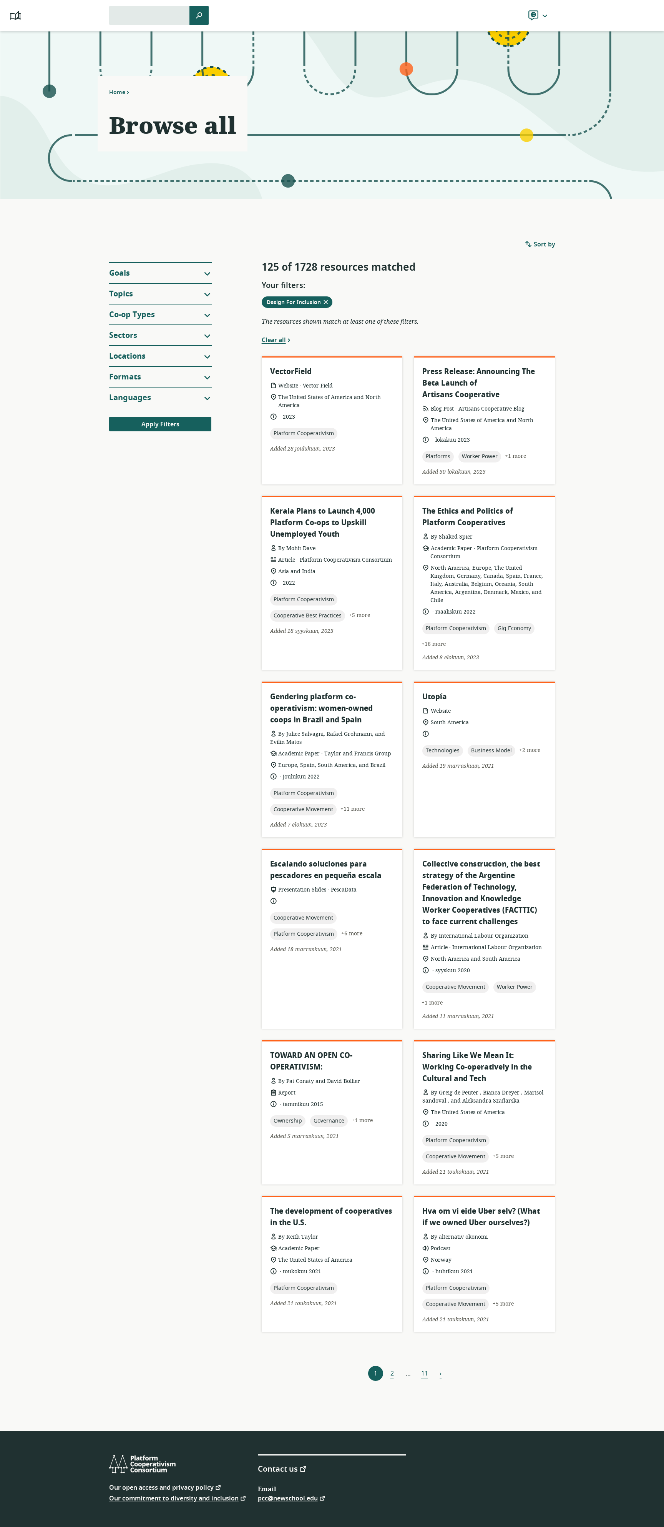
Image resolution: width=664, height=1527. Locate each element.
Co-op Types (132, 314)
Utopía (434, 696)
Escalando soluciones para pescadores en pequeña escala (326, 869)
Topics (121, 293)
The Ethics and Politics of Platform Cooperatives (467, 517)
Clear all (274, 339)
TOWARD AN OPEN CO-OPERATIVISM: (311, 1061)
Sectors (123, 335)
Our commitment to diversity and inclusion (174, 1498)
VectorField (291, 371)
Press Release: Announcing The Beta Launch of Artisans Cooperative (478, 383)
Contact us (278, 1468)
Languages (130, 397)
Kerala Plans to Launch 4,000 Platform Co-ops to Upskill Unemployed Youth (322, 523)
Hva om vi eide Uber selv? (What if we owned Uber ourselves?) (481, 1217)
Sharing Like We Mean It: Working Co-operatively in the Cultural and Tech (477, 1067)
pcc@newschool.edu (288, 1498)
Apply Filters (160, 424)
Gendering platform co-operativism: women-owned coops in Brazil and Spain (321, 708)
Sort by (543, 244)
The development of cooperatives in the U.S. (331, 1217)
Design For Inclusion (299, 303)
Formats (125, 377)
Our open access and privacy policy (161, 1487)
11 (424, 1373)
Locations (127, 356)
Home (117, 92)
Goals (119, 273)
